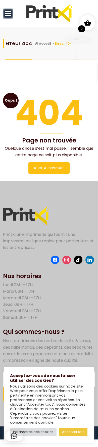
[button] (14, 436)
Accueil (44, 43)
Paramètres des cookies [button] (33, 431)
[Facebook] (55, 259)
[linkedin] (89, 259)
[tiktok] (78, 259)
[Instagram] (66, 259)
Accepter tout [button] (73, 431)
